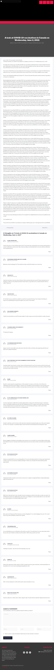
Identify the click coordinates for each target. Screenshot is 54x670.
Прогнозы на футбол (12, 454)
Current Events (19, 60)
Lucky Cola (27, 548)
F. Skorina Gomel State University (15, 327)
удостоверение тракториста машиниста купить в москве (21, 360)
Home (11, 42)
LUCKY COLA (9, 543)
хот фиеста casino (11, 418)
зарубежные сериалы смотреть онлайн (16, 259)
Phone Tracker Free (12, 240)
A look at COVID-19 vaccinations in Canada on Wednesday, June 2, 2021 (22, 222)
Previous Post (9, 227)
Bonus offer (27, 566)
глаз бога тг (10, 275)
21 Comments (12, 60)
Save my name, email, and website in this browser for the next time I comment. (22, 633)
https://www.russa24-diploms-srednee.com (17, 397)
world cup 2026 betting (13, 592)
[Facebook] (44, 2)
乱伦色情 (8, 379)
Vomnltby (9, 559)
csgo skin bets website (12, 311)
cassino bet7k (10, 576)
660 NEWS (47, 222)
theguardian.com (11, 526)
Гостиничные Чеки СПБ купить (14, 343)
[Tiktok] (48, 2)
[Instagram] (40, 2)
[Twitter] (51, 2)
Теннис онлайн (10, 435)
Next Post (45, 227)
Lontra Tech (4, 667)
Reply (49, 251)
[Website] (44, 629)
